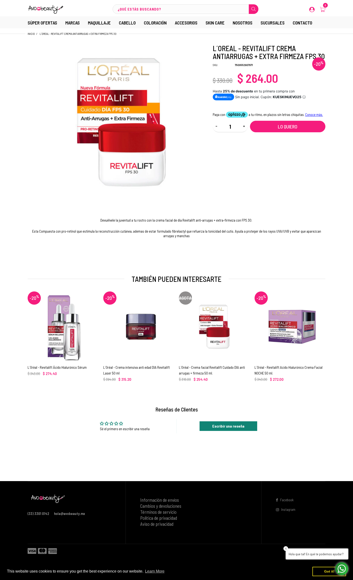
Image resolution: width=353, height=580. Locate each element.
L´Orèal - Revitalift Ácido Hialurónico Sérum (57, 367)
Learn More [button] (154, 571)
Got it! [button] (329, 571)
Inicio (31, 33)
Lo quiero (287, 126)
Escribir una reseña (228, 426)
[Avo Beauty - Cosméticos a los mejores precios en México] (46, 8)
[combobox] (185, 9)
